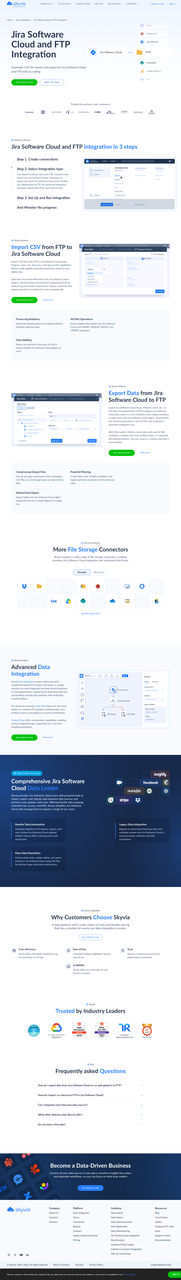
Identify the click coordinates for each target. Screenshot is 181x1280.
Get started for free (24, 82)
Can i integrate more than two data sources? (63, 1105)
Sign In (172, 4)
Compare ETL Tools (164, 1226)
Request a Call (157, 4)
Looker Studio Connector (85, 1236)
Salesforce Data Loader (122, 1245)
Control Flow (17, 720)
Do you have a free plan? (52, 1124)
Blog (157, 1213)
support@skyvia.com (161, 1265)
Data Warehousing (120, 1231)
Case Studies (161, 1217)
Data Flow (41, 706)
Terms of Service (61, 1265)
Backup (76, 1226)
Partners (53, 1222)
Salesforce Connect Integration (126, 1249)
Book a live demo (51, 82)
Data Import (117, 1213)
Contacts (53, 1217)
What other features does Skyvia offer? (60, 1115)
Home (9, 20)
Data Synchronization (121, 1222)
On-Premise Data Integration (125, 1236)
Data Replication (119, 1226)
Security (79, 1265)
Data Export (117, 1217)
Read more (48, 300)
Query (76, 1217)
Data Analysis (117, 1240)
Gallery (158, 1222)
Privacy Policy (96, 1265)
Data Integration (23, 20)
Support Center (162, 1236)
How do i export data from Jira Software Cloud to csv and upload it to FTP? (79, 1085)
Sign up (20, 172)
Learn (157, 1231)
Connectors (79, 1222)
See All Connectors (90, 613)
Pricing (76, 1240)
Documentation (163, 1240)
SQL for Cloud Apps (121, 1254)
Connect (77, 1231)
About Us (54, 1213)
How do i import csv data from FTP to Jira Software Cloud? (71, 1095)
